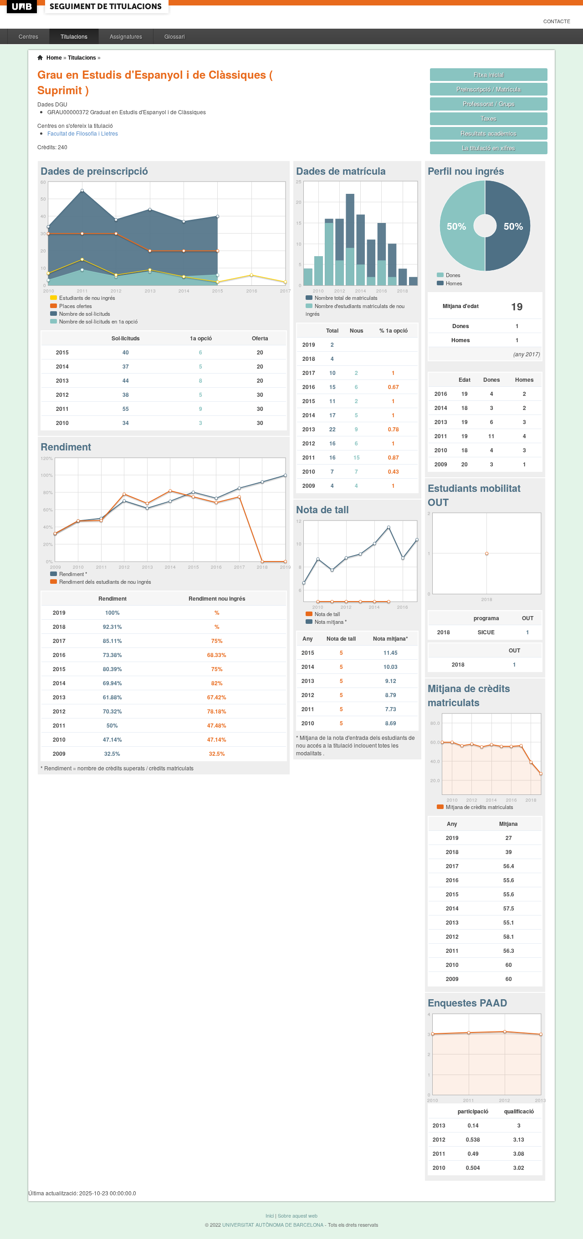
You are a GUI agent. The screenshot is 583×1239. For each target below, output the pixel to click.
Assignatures (126, 36)
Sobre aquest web (297, 1215)
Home (54, 58)
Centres (28, 36)
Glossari (174, 36)
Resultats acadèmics (488, 133)
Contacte (556, 21)
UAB (23, 6)
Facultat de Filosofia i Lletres (82, 133)
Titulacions (74, 36)
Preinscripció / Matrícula (488, 89)
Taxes (488, 118)
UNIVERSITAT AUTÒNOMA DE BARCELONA (272, 1224)
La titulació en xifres (488, 147)
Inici (270, 1215)
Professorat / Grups (489, 103)
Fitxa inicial (489, 74)
